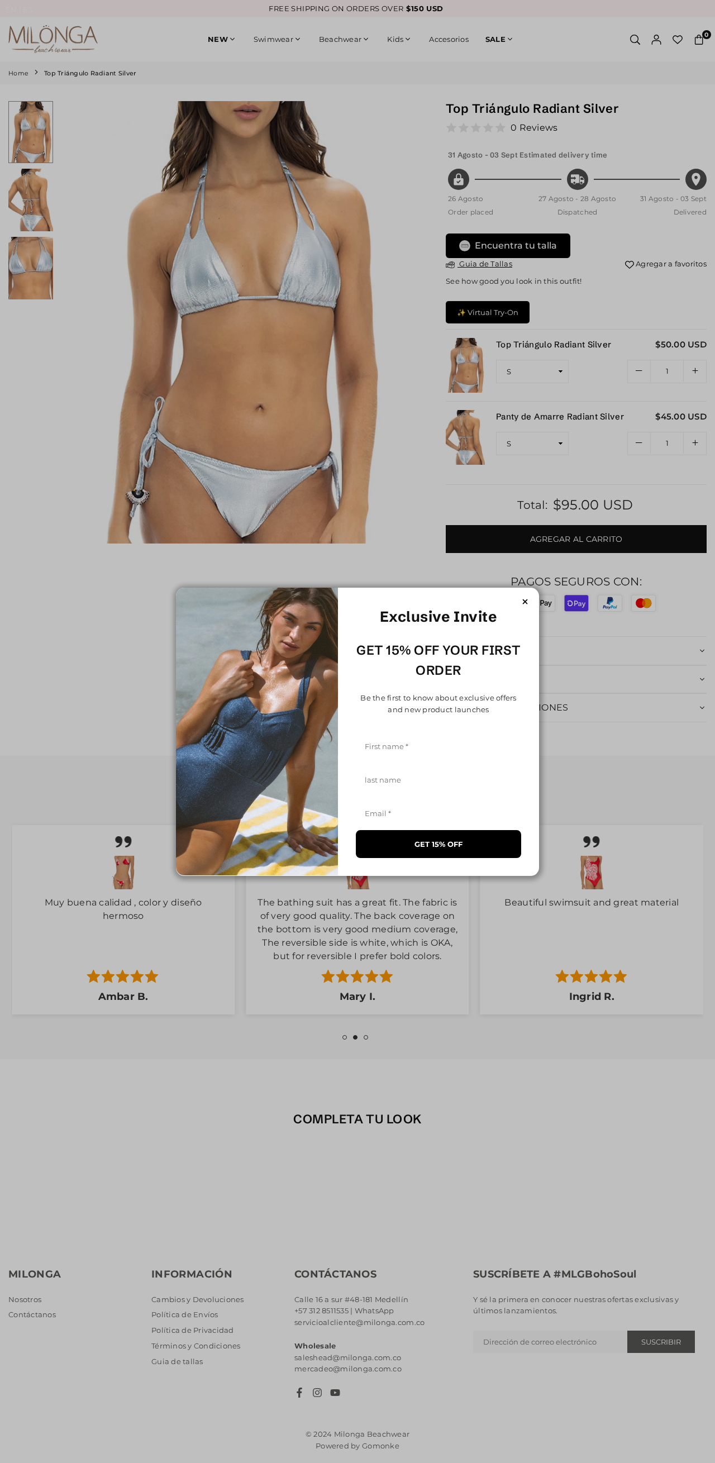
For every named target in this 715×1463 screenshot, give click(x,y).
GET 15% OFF (438, 843)
